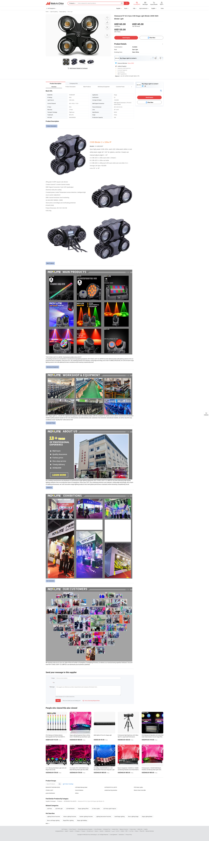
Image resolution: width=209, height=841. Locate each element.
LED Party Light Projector (109, 808)
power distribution (50, 793)
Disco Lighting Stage (133, 816)
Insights (146, 829)
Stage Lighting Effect (83, 808)
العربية (113, 831)
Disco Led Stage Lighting (53, 820)
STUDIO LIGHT (49, 790)
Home (47, 11)
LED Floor (49, 808)
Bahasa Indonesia (150, 831)
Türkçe (136, 831)
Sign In (117, 76)
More (47, 823)
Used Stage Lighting (119, 816)
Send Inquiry (126, 37)
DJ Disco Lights (96, 808)
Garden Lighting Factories (86, 816)
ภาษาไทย (131, 831)
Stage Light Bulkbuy (82, 820)
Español (71, 831)
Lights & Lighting (54, 11)
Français (83, 831)
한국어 (117, 831)
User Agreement (113, 834)
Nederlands (107, 831)
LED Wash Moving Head (81, 787)
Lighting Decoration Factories (103, 816)
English (66, 831)
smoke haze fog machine (110, 790)
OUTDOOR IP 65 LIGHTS (110, 787)
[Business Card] (161, 90)
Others (77, 793)
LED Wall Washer (70, 808)
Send (58, 700)
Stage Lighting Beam (147, 816)
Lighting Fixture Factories (53, 816)
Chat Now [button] (152, 37)
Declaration (121, 834)
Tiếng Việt (142, 831)
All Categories (51, 8)
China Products (72, 829)
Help (134, 8)
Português (77, 831)
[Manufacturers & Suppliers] (55, 3)
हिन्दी (126, 831)
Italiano (96, 831)
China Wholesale (98, 829)
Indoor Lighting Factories (69, 816)
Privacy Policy (129, 834)
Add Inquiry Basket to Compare (79, 68)
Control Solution (79, 790)
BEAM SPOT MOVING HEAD (53, 787)
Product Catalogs (68, 784)
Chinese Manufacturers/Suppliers (85, 829)
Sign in (161, 4)
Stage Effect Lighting (68, 820)
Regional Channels (124, 829)
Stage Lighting (62, 11)
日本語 (122, 831)
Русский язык (90, 831)
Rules (162, 8)
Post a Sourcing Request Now (91, 700)
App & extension (143, 8)
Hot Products (64, 829)
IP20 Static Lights (138, 787)
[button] (128, 86)
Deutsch (101, 831)
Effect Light (70, 11)
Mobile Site (139, 829)
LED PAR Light (59, 808)
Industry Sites (115, 829)
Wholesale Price (106, 829)
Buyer (125, 8)
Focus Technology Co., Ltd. (94, 834)
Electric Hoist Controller (140, 790)
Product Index (133, 829)
